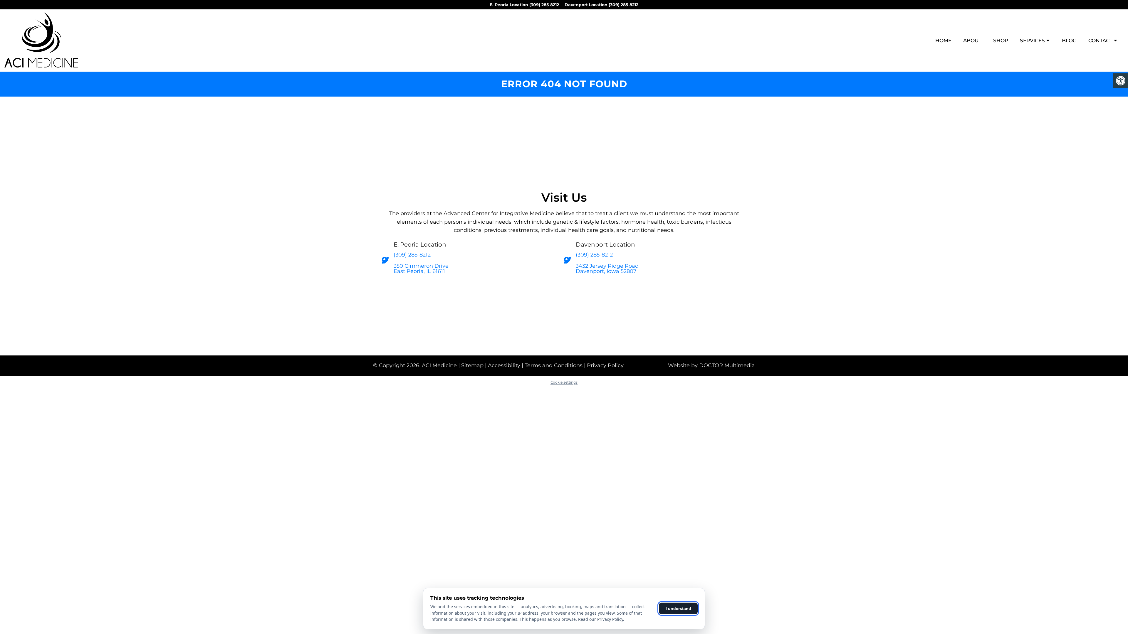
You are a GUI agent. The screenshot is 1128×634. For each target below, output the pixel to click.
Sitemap (472, 365)
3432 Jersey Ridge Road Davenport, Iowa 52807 (607, 268)
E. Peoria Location (509, 4)
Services (1032, 40)
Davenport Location (587, 4)
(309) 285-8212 (544, 4)
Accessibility (504, 365)
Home (943, 40)
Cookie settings (564, 382)
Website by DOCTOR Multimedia (711, 365)
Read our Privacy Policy (600, 619)
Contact (1100, 40)
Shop (1000, 40)
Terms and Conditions (554, 365)
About (972, 40)
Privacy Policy (605, 365)
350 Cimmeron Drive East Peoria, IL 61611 (421, 268)
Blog (1069, 40)
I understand (678, 608)
